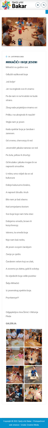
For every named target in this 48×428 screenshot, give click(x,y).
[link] (47, 12)
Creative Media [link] (33, 425)
